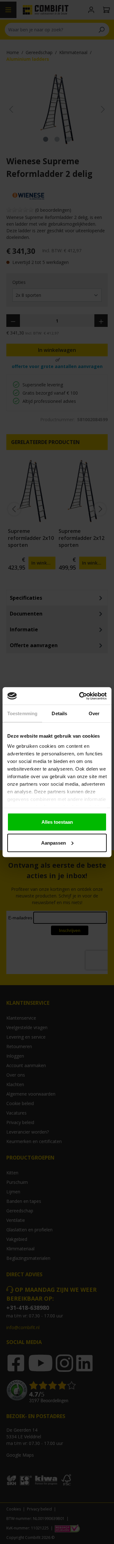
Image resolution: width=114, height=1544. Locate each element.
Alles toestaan (57, 822)
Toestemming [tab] (22, 713)
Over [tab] (94, 713)
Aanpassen (53, 842)
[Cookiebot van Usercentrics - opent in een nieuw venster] (80, 696)
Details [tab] (59, 713)
